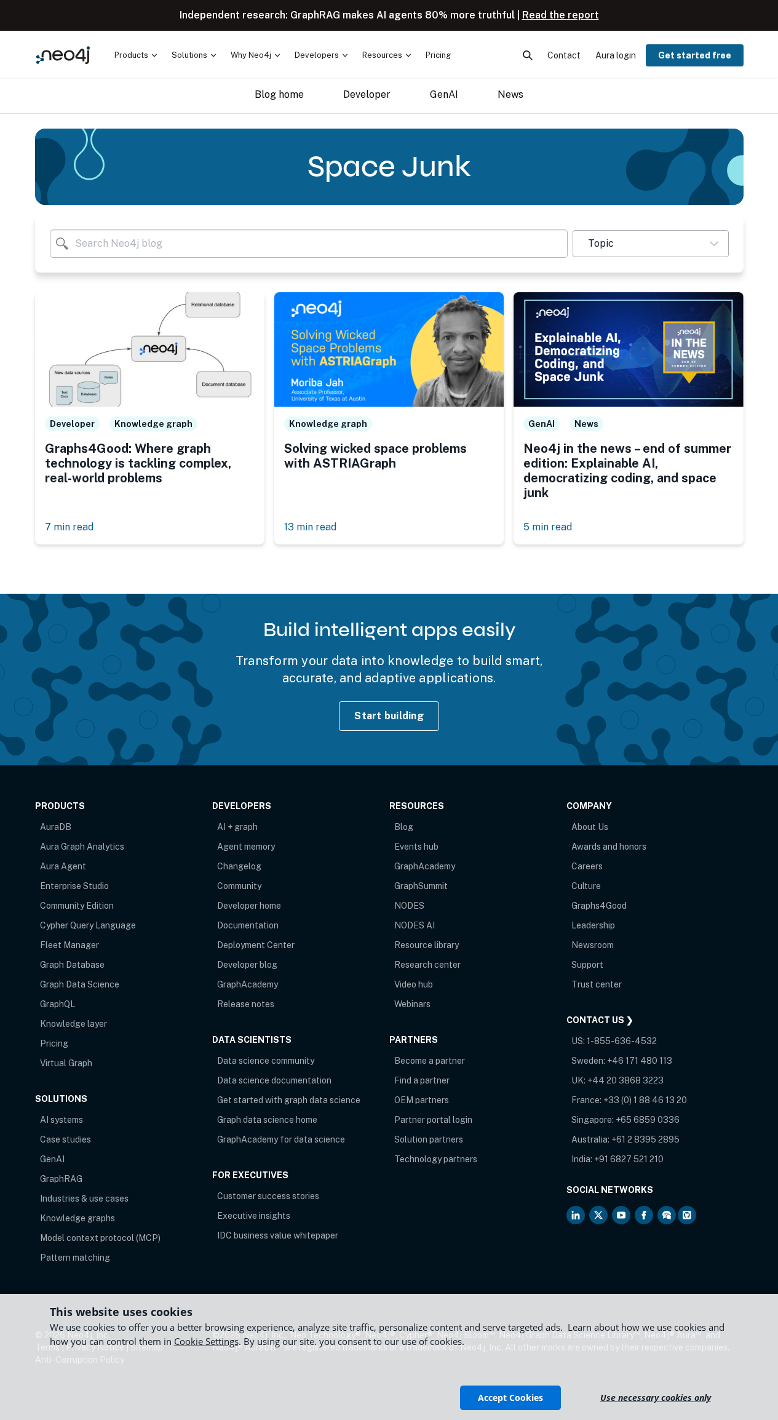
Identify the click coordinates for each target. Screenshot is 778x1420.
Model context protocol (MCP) (100, 1238)
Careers (587, 866)
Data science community (265, 1061)
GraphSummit (421, 886)
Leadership (593, 925)
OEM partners (421, 1100)
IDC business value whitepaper (277, 1235)
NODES (409, 906)
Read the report (560, 15)
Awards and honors (608, 847)
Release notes (245, 1004)
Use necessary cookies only (655, 1397)
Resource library (426, 945)
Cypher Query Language (88, 925)
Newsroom (592, 945)
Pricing (54, 1043)
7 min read (69, 527)
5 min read (547, 527)
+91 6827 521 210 (629, 1159)
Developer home (249, 906)
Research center (427, 965)
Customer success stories (268, 1196)
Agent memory (246, 847)
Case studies (65, 1139)
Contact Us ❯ (599, 1020)
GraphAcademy (247, 984)
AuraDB (55, 827)
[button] (650, 243)
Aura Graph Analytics (82, 847)
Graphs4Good (599, 906)
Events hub (416, 847)
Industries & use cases (84, 1198)
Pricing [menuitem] (438, 55)
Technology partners (435, 1159)
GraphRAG (61, 1179)
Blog (403, 827)
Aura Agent (63, 866)
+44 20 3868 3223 (625, 1080)
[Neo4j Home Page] (63, 55)
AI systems (61, 1120)
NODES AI (414, 925)
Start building (389, 716)
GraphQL (57, 1004)
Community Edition (77, 906)
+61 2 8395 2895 (645, 1139)
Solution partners (428, 1139)
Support (587, 965)
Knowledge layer (73, 1024)
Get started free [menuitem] (694, 55)
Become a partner (429, 1061)
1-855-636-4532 (622, 1041)
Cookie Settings (206, 1341)
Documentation (248, 925)
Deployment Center (256, 945)
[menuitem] (136, 55)
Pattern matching (75, 1257)
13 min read (310, 527)
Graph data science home (267, 1120)
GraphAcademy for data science (281, 1139)
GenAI (52, 1159)
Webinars (412, 1004)
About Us (589, 827)
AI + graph (237, 827)
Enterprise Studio (74, 886)
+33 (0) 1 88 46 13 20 (645, 1100)
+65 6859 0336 (648, 1120)
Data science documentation (274, 1080)
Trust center (596, 984)
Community (239, 886)
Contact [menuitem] (564, 55)
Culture (586, 886)
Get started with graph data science (288, 1100)
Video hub (413, 984)
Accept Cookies (510, 1397)
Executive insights (253, 1216)
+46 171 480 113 (639, 1061)
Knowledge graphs (77, 1218)
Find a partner (422, 1080)
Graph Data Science (79, 984)
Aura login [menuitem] (615, 55)
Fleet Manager (69, 945)
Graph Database (72, 965)
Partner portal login (433, 1120)
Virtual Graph (66, 1063)
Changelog (239, 866)
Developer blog (247, 965)
